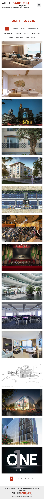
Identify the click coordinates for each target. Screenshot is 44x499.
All (7, 29)
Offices (26, 33)
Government (8, 33)
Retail (11, 38)
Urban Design (30, 38)
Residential (36, 33)
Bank (22, 29)
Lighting (18, 33)
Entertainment (33, 29)
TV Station (19, 38)
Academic (15, 29)
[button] (39, 5)
